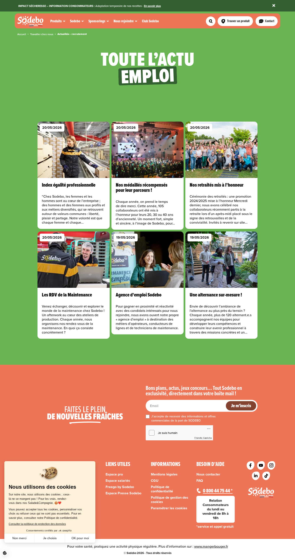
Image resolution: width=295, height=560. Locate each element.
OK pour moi (80, 538)
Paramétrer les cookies (169, 508)
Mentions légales (164, 474)
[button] (5, 553)
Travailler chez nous (41, 34)
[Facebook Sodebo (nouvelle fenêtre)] (250, 465)
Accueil (21, 34)
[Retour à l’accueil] (261, 492)
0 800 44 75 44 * (218, 490)
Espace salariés (118, 481)
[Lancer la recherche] (210, 21)
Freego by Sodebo (120, 487)
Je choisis (50, 538)
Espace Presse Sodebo (123, 493)
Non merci (19, 538)
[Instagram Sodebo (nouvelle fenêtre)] (271, 465)
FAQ (199, 481)
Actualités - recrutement (72, 34)
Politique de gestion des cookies (169, 499)
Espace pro (114, 474)
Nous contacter (208, 474)
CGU (154, 481)
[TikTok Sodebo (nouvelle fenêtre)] (266, 476)
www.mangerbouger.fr (211, 546)
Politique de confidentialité (162, 489)
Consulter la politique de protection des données (37, 524)
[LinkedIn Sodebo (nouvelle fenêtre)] (255, 476)
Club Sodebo (150, 21)
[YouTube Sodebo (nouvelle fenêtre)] (261, 465)
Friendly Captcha (203, 438)
